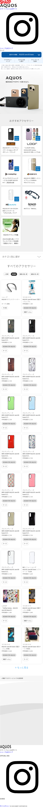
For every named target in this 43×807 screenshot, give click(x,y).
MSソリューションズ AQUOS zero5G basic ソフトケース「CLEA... (32, 569)
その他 (5, 308)
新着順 (14, 274)
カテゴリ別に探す (21, 60)
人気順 (6, 274)
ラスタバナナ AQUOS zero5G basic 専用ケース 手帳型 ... (32, 647)
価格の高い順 (23, 274)
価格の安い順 (34, 274)
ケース (5, 351)
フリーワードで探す (35, 60)
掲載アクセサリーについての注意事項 (12, 678)
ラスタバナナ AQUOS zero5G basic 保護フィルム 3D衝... (32, 608)
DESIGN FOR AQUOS (30, 308)
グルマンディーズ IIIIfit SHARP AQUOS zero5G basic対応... (10, 338)
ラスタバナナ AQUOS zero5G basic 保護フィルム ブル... (32, 299)
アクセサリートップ (8, 60)
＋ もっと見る (21, 667)
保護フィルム (27, 312)
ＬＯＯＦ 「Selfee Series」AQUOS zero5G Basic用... (10, 608)
